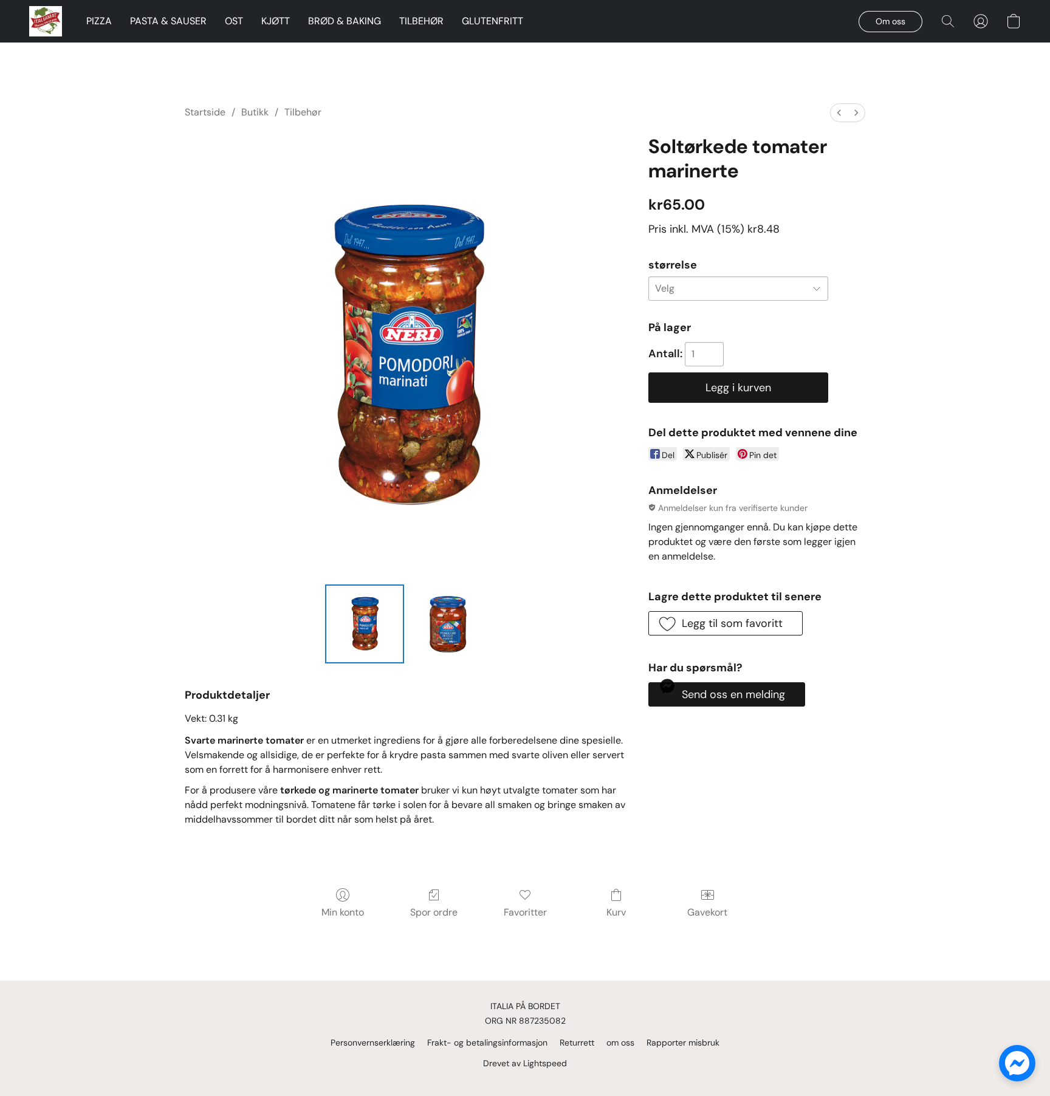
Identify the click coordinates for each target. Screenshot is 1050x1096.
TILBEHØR (421, 21)
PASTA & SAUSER (168, 21)
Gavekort (707, 912)
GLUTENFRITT (492, 21)
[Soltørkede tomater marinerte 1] (448, 623)
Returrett (577, 1042)
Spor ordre (434, 912)
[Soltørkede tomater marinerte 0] (364, 623)
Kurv (616, 912)
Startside (205, 112)
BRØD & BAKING (344, 21)
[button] (45, 21)
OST (234, 21)
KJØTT (275, 21)
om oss (620, 1042)
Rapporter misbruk (683, 1042)
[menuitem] (839, 113)
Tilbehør (302, 112)
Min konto (342, 912)
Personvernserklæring (373, 1042)
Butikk (255, 112)
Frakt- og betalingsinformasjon (487, 1042)
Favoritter (525, 912)
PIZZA (99, 21)
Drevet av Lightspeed (525, 1063)
